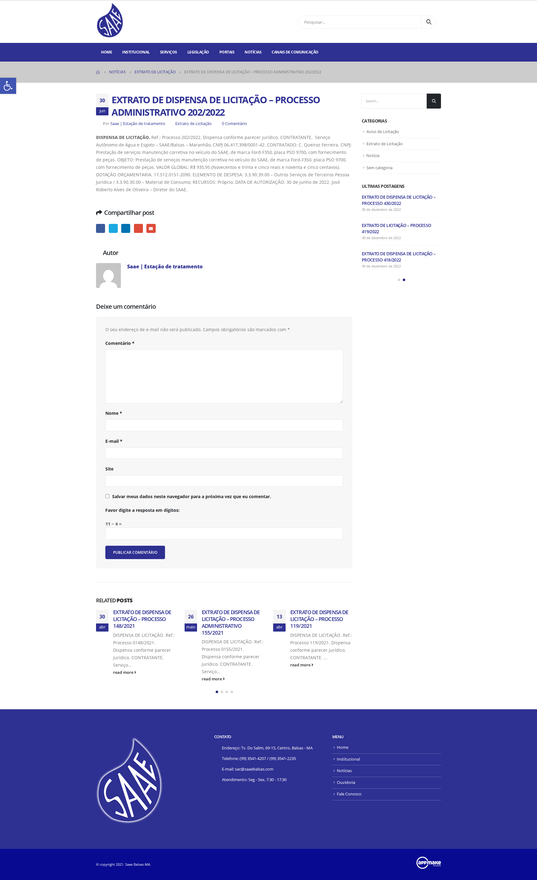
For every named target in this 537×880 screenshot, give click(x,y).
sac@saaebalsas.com (254, 769)
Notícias (253, 52)
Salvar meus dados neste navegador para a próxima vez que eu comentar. (191, 496)
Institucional (136, 52)
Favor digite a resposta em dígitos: (142, 510)
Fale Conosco (349, 794)
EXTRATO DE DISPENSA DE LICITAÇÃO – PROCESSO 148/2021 (142, 619)
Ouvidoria (346, 782)
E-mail (150, 228)
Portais (227, 52)
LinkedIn (125, 228)
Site (109, 469)
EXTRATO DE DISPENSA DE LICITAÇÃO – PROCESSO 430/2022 (398, 200)
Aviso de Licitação (382, 131)
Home (106, 52)
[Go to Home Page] (98, 72)
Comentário (120, 343)
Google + (138, 228)
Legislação (198, 52)
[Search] (429, 22)
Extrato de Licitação (193, 123)
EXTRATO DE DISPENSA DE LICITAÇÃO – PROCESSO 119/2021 (319, 619)
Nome (113, 413)
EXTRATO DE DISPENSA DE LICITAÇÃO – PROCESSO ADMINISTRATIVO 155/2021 (231, 622)
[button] (216, 692)
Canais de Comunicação (295, 52)
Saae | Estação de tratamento (137, 123)
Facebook (100, 228)
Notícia (372, 155)
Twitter (113, 228)
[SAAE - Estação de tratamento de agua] (110, 20)
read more (123, 672)
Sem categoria (379, 167)
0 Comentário (234, 123)
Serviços (168, 52)
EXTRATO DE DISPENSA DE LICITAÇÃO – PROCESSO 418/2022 (398, 257)
